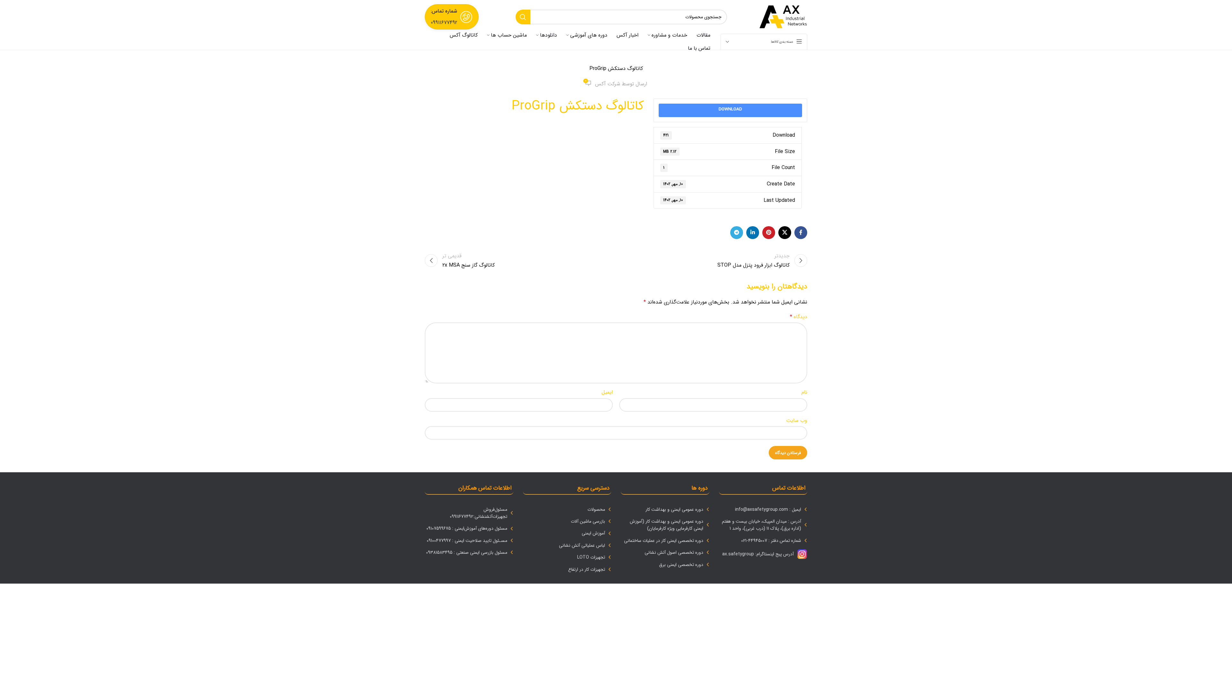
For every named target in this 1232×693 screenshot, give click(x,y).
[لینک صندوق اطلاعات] (451, 16)
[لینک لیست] (763, 509)
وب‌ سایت (796, 420)
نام (804, 392)
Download (730, 109)
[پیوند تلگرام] (736, 232)
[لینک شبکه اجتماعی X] (784, 232)
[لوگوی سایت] (783, 17)
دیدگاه (798, 317)
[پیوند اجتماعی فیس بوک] (800, 232)
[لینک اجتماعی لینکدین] (752, 232)
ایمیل (607, 392)
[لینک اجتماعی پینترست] (768, 232)
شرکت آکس (607, 84)
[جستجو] (523, 17)
